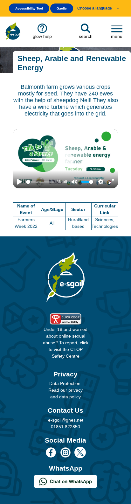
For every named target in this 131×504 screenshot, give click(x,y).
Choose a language (94, 8)
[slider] (40, 182)
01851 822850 (65, 426)
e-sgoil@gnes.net (65, 420)
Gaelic (62, 8)
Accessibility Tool (29, 8)
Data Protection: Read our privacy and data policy (65, 390)
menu (116, 36)
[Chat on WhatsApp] (65, 481)
